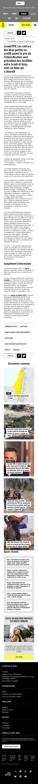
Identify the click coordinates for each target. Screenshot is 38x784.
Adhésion (5, 707)
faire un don (19, 657)
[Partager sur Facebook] (19, 33)
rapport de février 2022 (19, 295)
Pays (8, 393)
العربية (33, 14)
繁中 (17, 18)
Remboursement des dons (33, 758)
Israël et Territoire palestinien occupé (15, 344)
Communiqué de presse (11, 326)
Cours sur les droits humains (11, 697)
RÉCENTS (5, 717)
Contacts (5, 672)
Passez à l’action (7, 710)
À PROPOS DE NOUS (9, 666)
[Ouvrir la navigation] (35, 25)
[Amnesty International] (3, 25)
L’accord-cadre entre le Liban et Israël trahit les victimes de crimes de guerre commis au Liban (18, 432)
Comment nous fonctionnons (11, 674)
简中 (9, 18)
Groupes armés (9, 338)
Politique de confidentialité (4, 758)
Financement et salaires (10, 681)
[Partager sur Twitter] (24, 33)
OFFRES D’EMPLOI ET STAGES (11, 746)
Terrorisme (16, 350)
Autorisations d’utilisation (26, 758)
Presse (4, 692)
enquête (6, 280)
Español (14, 14)
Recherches (6, 728)
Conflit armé (23, 326)
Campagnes (6, 725)
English (5, 14)
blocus (27, 268)
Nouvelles (7, 350)
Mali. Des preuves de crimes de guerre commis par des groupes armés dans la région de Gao (18, 544)
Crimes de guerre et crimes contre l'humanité (17, 332)
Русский (26, 18)
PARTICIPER (6, 701)
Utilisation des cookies (20, 758)
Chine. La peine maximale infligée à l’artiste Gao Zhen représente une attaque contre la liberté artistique (18, 595)
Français (24, 14)
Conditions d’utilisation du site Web (13, 758)
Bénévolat (5, 712)
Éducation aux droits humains (12, 694)
